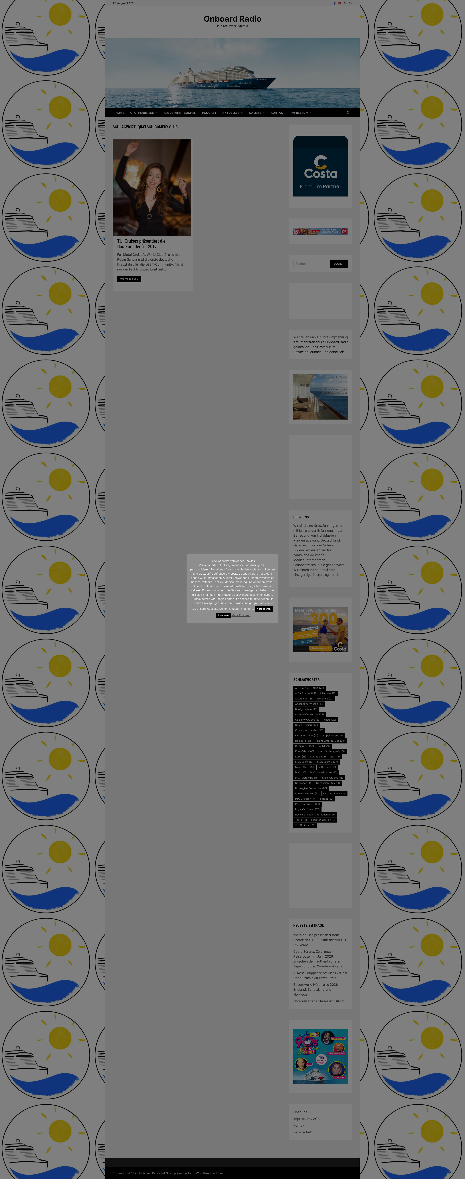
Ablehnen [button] (223, 615)
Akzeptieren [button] (264, 608)
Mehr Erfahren (241, 615)
